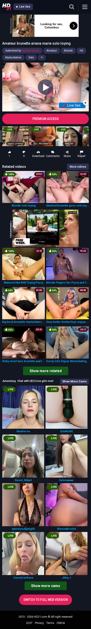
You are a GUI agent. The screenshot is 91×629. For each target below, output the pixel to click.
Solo (31, 57)
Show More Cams (74, 381)
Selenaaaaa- (66, 480)
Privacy (39, 623)
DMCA (61, 623)
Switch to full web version (45, 599)
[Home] (6, 6)
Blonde (68, 50)
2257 (29, 623)
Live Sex (24, 6)
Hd (81, 50)
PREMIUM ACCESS (45, 119)
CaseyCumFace (23, 577)
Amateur (51, 50)
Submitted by (22, 50)
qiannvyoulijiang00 (23, 528)
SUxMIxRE (66, 431)
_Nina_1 (66, 577)
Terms (50, 623)
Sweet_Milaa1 (23, 480)
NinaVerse (23, 431)
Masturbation (13, 57)
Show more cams (45, 586)
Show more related (46, 371)
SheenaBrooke (66, 528)
